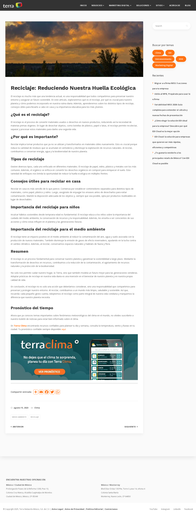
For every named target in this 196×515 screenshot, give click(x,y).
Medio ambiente (19, 417)
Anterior (18, 427)
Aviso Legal (57, 509)
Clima (37, 407)
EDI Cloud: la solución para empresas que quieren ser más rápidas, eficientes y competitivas (171, 142)
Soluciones (142, 5)
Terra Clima (20, 325)
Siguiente (130, 427)
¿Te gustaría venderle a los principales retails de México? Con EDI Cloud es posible (170, 158)
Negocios (97, 5)
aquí (64, 329)
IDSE (181, 59)
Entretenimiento (163, 59)
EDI (170, 52)
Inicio (83, 5)
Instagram (165, 509)
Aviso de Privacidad (74, 509)
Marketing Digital (119, 5)
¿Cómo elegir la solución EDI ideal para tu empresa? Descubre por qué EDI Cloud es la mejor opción (169, 126)
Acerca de (174, 5)
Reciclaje (35, 417)
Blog (187, 5)
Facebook (188, 509)
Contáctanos (111, 509)
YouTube (153, 509)
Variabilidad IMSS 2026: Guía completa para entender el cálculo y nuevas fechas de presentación (170, 110)
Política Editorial (94, 509)
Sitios (159, 5)
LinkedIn (177, 509)
